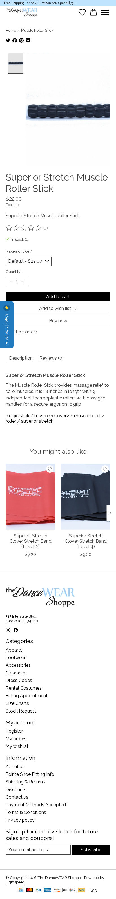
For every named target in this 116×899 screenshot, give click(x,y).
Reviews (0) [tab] (51, 358)
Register (14, 731)
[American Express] (48, 890)
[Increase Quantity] (22, 281)
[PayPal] (81, 890)
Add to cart (58, 296)
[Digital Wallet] (69, 890)
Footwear (16, 657)
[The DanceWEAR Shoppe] (21, 12)
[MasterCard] (29, 890)
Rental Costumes (24, 688)
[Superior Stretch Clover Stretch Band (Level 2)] (30, 497)
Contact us (17, 797)
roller (11, 421)
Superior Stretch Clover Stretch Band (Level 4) (86, 541)
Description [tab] (21, 358)
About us (15, 766)
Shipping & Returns (25, 782)
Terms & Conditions (26, 812)
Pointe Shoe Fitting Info (30, 774)
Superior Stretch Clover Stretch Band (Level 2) (31, 541)
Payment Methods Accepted (36, 804)
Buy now (58, 320)
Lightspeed (15, 882)
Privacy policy (20, 820)
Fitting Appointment (27, 695)
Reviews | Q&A (6, 329)
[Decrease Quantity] (11, 281)
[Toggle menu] (104, 12)
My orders (16, 738)
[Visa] (38, 890)
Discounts (16, 789)
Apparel (14, 650)
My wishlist (17, 746)
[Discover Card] (57, 890)
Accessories (18, 665)
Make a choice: (19, 251)
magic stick (17, 415)
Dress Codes (19, 680)
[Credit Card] (20, 890)
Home (11, 30)
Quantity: (13, 271)
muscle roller (87, 415)
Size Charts (17, 703)
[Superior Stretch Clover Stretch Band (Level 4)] (85, 497)
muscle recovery (51, 415)
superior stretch (37, 421)
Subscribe (91, 849)
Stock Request (21, 711)
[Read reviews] (24, 228)
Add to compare (23, 331)
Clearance (16, 673)
